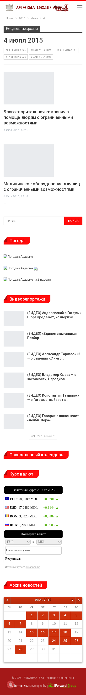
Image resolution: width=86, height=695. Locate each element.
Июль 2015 (43, 600)
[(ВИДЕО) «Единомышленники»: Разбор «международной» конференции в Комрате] (14, 339)
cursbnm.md (33, 567)
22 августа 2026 (67, 50)
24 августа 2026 (15, 50)
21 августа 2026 (15, 57)
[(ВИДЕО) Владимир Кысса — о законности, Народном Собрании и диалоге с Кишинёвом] (14, 380)
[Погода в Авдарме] (18, 257)
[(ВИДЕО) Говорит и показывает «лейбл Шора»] (14, 421)
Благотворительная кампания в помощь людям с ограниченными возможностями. (38, 117)
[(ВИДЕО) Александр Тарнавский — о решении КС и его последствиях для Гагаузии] (14, 359)
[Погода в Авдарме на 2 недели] (27, 280)
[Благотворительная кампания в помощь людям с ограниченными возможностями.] (29, 88)
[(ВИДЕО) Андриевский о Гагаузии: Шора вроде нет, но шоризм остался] (14, 318)
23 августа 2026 (41, 50)
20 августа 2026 (41, 57)
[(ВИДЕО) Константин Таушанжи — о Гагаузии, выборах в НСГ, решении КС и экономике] (14, 401)
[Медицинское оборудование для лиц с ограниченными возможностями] (29, 160)
